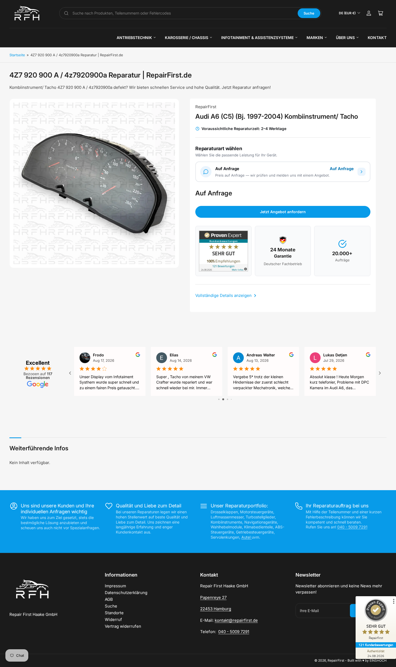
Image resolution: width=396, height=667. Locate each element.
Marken (315, 37)
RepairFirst (205, 106)
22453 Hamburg (215, 608)
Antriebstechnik (134, 37)
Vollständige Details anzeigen (224, 295)
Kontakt (377, 37)
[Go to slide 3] (227, 399)
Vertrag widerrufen (123, 626)
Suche (309, 13)
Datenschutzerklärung (126, 592)
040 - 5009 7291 (352, 527)
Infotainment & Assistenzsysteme (257, 37)
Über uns (345, 37)
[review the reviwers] (138, 355)
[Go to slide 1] (219, 399)
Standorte (114, 612)
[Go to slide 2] (223, 399)
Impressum (115, 585)
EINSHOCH (378, 660)
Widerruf (113, 619)
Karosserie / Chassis (186, 37)
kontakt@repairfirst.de (236, 620)
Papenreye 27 (213, 597)
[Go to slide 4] (231, 399)
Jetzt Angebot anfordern (283, 211)
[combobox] (183, 13)
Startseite (17, 55)
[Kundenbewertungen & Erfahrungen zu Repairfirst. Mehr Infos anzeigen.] (223, 251)
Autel (246, 537)
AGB (109, 599)
